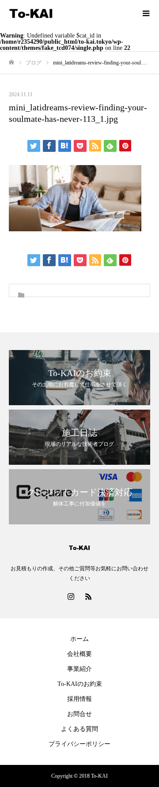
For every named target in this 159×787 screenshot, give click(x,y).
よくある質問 (79, 729)
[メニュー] (145, 13)
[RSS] (88, 596)
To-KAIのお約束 (79, 684)
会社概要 (79, 654)
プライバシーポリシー (79, 744)
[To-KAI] (70, 13)
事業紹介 (79, 669)
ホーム (79, 639)
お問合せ (79, 714)
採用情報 (79, 699)
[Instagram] (70, 596)
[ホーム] (11, 62)
